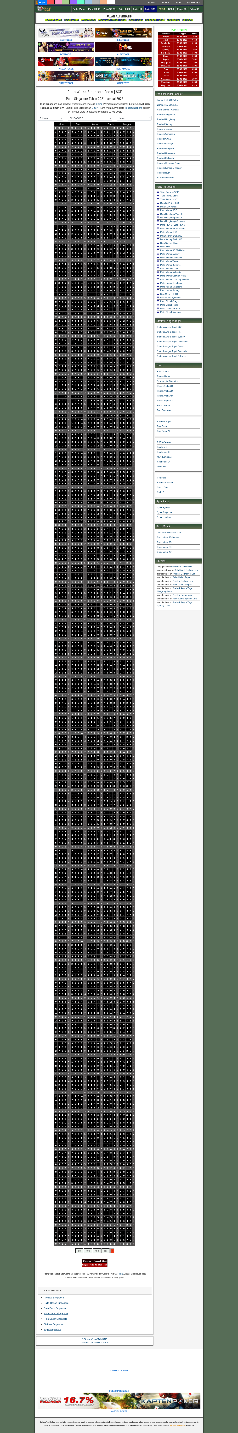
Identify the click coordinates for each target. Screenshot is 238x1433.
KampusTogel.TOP (177, 1425)
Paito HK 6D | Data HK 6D (172, 225)
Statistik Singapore (53, 1324)
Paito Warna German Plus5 (173, 276)
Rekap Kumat (163, 405)
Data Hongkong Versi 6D (171, 217)
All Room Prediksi (165, 177)
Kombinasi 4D (163, 452)
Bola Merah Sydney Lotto (186, 570)
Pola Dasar (162, 426)
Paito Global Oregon (169, 301)
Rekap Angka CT (165, 400)
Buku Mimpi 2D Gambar (168, 537)
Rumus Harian (163, 376)
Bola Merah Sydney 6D (171, 297)
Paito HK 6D (94, 9)
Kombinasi (162, 447)
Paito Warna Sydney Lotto (185, 598)
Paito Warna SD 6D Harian (172, 250)
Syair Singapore (164, 512)
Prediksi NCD (163, 173)
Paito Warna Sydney (170, 254)
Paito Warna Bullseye (170, 265)
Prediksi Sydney (164, 124)
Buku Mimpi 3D (164, 547)
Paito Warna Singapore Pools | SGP (94, 92)
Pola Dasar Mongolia (182, 584)
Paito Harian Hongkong (171, 283)
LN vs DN (161, 466)
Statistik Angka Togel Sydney (171, 337)
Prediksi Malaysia (165, 158)
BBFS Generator (165, 442)
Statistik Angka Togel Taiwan (170, 346)
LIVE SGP (165, 2)
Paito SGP (150, 9)
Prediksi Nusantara (166, 153)
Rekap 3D (194, 9)
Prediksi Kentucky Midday (169, 168)
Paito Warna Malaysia (170, 272)
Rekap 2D (182, 9)
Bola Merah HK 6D (169, 294)
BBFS (171, 9)
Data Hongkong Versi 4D (171, 214)
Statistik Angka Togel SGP (169, 327)
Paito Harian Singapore (56, 1303)
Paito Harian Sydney (170, 290)
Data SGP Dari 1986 (169, 203)
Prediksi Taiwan (164, 129)
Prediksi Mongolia (165, 148)
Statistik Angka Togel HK (169, 332)
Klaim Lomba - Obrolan (168, 110)
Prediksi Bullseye (165, 143)
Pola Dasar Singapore (55, 1318)
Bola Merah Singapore (56, 1313)
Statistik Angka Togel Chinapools (172, 341)
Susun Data (162, 487)
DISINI (96, 107)
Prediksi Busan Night (182, 595)
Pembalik (161, 478)
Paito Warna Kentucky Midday (174, 279)
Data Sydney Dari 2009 (171, 236)
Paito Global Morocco (170, 312)
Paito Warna (79, 9)
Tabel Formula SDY (169, 199)
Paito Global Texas (169, 305)
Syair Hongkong (164, 517)
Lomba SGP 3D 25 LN (167, 100)
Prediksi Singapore (54, 1297)
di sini (99, 104)
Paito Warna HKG (168, 232)
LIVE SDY (151, 2)
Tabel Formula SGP (169, 192)
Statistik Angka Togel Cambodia (172, 351)
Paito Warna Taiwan (169, 261)
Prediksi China (164, 139)
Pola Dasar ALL (164, 431)
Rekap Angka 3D (165, 391)
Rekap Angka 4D (165, 396)
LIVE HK (178, 2)
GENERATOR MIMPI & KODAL (95, 1342)
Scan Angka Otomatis (167, 381)
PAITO (162, 9)
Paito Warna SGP (168, 210)
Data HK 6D (124, 9)
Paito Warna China (169, 268)
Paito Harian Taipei (181, 577)
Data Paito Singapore (55, 1308)
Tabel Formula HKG (169, 196)
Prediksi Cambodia (166, 134)
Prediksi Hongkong (166, 119)
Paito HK (137, 9)
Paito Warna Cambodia (171, 257)
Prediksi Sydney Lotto (183, 581)
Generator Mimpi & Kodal (169, 532)
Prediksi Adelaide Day (181, 566)
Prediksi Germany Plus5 (168, 163)
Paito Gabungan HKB (170, 308)
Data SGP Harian (168, 207)
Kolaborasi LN (163, 462)
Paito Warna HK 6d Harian (172, 228)
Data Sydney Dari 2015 (171, 239)
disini (121, 1274)
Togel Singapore (134, 107)
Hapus (42, 2)
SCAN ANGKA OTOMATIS (94, 1339)
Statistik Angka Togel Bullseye (171, 356)
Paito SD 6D (109, 9)
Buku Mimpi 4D (164, 552)
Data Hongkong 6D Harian (172, 221)
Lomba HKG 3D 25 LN (167, 105)
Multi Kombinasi (164, 457)
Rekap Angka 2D (165, 386)
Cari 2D (160, 492)
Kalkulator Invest (165, 482)
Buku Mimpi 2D (164, 542)
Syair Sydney (163, 507)
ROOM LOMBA (193, 2)
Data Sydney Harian (169, 243)
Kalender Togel (164, 421)
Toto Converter (164, 410)
